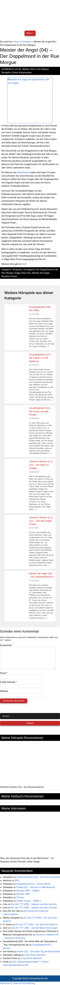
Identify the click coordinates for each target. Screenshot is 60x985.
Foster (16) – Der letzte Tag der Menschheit (38, 951)
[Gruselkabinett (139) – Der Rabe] (16, 314)
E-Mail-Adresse (8, 682)
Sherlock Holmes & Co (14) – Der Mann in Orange (41, 464)
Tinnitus (20, 897)
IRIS (17, 880)
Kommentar (6, 645)
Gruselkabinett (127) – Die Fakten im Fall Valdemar (40, 358)
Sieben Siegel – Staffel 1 (28, 901)
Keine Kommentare (22, 72)
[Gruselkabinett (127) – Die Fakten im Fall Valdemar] (16, 362)
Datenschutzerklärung (24, 983)
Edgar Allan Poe (23, 273)
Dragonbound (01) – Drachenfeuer (33, 884)
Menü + (30, 33)
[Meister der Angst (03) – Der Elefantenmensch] (16, 581)
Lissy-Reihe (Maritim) (34, 955)
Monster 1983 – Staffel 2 (28, 890)
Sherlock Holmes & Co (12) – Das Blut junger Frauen (41, 521)
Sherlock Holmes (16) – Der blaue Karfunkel (38, 877)
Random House (9, 276)
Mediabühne (23, 172)
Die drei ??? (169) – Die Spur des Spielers (36, 924)
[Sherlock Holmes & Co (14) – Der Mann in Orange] (16, 469)
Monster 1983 (23, 894)
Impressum (5, 983)
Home (17, 41)
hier (24, 264)
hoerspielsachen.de (38, 978)
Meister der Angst (40, 273)
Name (3, 673)
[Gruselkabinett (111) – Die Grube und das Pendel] (16, 415)
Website (4, 691)
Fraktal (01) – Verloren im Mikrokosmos (35, 887)
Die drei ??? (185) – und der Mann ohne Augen (34, 928)
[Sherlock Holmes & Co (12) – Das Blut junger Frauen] (16, 525)
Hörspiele (27, 41)
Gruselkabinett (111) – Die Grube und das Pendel (40, 411)
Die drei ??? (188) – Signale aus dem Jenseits (34, 904)
